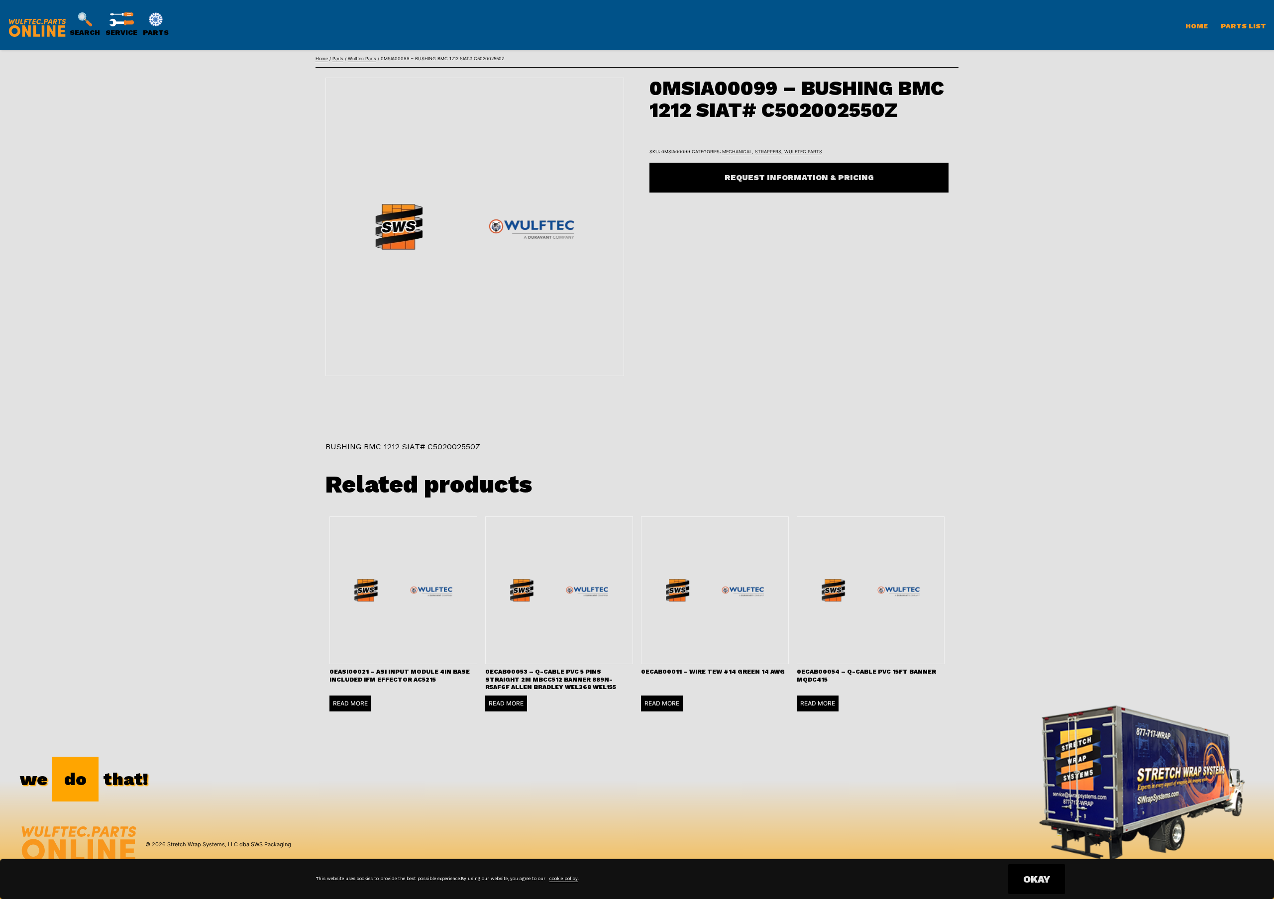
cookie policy (563, 878)
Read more (350, 703)
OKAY (1036, 879)
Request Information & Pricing (799, 177)
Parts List (1243, 26)
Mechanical (737, 151)
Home (1196, 26)
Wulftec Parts (362, 58)
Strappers (768, 151)
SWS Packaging (271, 844)
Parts (337, 58)
